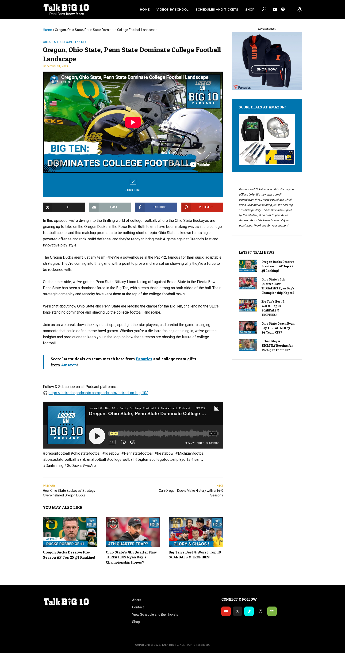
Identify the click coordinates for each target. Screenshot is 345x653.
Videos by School (172, 9)
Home (145, 9)
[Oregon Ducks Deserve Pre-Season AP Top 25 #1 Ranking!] (248, 266)
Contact (138, 607)
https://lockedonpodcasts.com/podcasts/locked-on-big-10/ (98, 393)
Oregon (66, 42)
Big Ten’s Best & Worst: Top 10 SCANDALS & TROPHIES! (195, 555)
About (136, 600)
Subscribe (133, 190)
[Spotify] (272, 611)
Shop (249, 9)
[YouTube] (226, 611)
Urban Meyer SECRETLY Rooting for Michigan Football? (277, 345)
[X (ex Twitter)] (237, 611)
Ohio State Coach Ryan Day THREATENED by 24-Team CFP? (278, 328)
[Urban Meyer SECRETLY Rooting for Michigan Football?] (248, 345)
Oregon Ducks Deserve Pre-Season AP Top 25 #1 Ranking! (69, 555)
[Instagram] (260, 611)
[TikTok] (249, 611)
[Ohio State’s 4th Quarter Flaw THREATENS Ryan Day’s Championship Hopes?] (248, 283)
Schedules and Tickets (217, 9)
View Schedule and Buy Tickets (155, 614)
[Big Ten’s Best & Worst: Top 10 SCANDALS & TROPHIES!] (248, 305)
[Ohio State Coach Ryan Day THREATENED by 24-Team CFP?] (248, 327)
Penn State (81, 42)
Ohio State (51, 42)
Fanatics (144, 358)
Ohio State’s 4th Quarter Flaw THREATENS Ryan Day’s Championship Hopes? (131, 557)
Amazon (69, 364)
